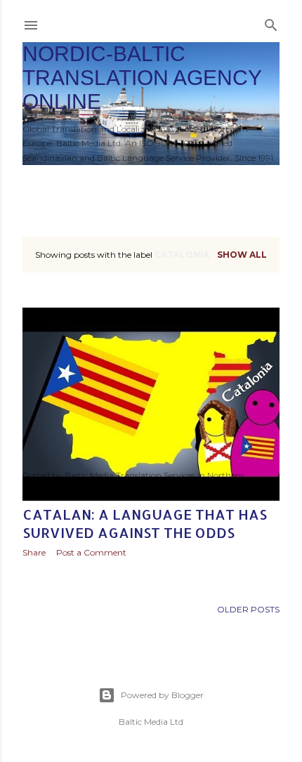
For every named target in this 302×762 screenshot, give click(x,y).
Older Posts (248, 609)
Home (44, 183)
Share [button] (34, 552)
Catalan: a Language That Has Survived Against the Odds (144, 523)
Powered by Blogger (162, 695)
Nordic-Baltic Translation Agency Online (141, 77)
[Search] (271, 22)
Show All (242, 254)
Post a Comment (91, 552)
